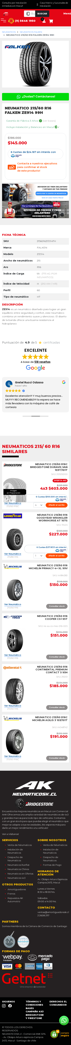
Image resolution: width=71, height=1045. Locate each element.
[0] (51, 20)
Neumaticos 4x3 (17, 878)
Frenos (11, 893)
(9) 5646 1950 (25, 20)
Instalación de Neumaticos (15, 851)
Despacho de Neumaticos (15, 859)
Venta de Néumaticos (20, 845)
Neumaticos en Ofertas (20, 873)
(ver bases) (49, 120)
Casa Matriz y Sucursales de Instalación (54, 4)
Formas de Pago (52, 864)
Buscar (42, 13)
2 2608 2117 (43, 915)
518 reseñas (42, 362)
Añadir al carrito (57, 505)
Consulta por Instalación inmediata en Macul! (14, 4)
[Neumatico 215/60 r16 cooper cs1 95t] (14, 640)
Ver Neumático (12, 503)
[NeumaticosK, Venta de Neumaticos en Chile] (6, 13)
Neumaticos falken (31, 32)
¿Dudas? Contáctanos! (38, 96)
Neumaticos (9, 32)
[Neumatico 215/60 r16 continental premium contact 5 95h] (14, 691)
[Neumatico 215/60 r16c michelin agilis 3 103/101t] (14, 741)
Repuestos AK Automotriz (15, 900)
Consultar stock (57, 606)
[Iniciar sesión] (44, 20)
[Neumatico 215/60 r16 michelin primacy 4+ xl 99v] (14, 589)
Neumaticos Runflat (18, 864)
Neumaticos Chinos (18, 869)
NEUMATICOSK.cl (12, 1034)
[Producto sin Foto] (14, 488)
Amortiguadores (17, 889)
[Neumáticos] (35, 794)
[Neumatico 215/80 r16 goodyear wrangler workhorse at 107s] (14, 539)
